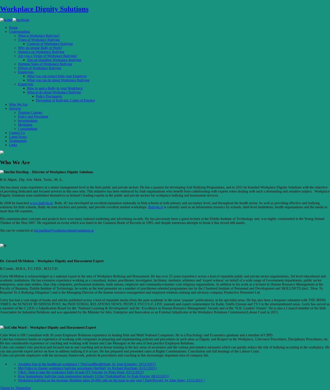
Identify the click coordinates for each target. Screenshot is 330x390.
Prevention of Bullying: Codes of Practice (65, 100)
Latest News (18, 137)
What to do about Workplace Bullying (54, 92)
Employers (25, 84)
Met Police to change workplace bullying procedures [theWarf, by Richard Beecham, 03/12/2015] (87, 368)
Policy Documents (49, 96)
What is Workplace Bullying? (39, 36)
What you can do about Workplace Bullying (58, 80)
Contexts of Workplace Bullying (50, 44)
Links (13, 145)
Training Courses (30, 112)
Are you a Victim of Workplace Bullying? (47, 56)
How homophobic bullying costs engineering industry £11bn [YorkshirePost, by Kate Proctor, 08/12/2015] (93, 376)
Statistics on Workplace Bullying (41, 52)
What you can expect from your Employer (57, 76)
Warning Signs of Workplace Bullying (45, 64)
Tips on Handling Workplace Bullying (54, 60)
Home (13, 27)
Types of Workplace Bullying (39, 40)
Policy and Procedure (33, 116)
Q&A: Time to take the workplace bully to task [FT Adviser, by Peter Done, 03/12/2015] (81, 372)
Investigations (27, 120)
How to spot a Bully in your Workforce (55, 88)
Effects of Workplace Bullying (39, 68)
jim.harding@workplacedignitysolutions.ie (64, 230)
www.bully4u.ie (41, 203)
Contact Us (17, 133)
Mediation (25, 124)
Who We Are (18, 104)
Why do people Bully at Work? (40, 48)
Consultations (27, 129)
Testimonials (18, 141)
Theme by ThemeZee (15, 388)
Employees (26, 72)
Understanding (19, 31)
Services (15, 108)
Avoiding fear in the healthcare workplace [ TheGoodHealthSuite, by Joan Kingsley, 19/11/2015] (87, 364)
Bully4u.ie (155, 207)
